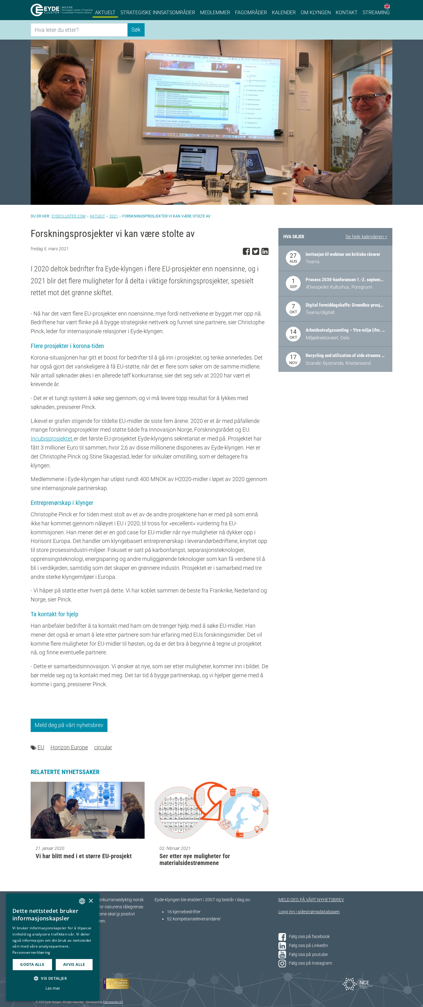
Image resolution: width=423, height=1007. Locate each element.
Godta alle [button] (32, 964)
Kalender (284, 12)
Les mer (53, 988)
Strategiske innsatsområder (157, 12)
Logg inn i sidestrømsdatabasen (309, 911)
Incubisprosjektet (52, 438)
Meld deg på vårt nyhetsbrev (69, 725)
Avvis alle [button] (74, 964)
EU (40, 747)
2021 (113, 216)
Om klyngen (316, 12)
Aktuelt (105, 12)
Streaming (376, 12)
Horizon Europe (69, 747)
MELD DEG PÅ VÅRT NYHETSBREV (311, 899)
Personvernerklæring (31, 952)
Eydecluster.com (68, 216)
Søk (136, 29)
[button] (52, 978)
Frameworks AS (113, 1002)
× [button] (90, 901)
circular (103, 747)
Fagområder (251, 12)
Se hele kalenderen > (366, 236)
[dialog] (52, 947)
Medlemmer (215, 12)
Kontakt (347, 12)
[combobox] (82, 901)
